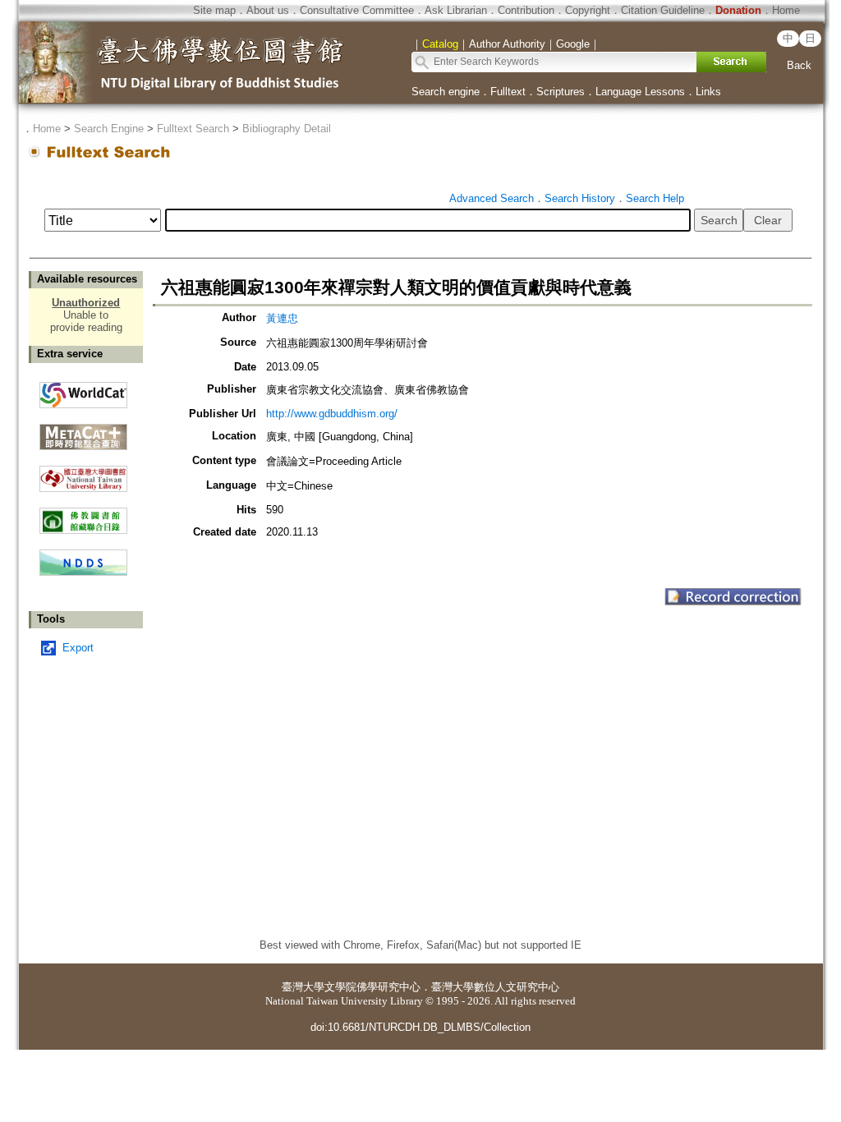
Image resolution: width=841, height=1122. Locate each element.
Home (786, 10)
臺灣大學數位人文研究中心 (495, 987)
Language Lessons (640, 91)
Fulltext (508, 91)
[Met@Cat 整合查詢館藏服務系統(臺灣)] (83, 431)
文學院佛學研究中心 (372, 987)
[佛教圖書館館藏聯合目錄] (83, 514)
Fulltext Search (193, 128)
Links (708, 91)
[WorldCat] (83, 391)
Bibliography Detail (286, 128)
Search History (580, 198)
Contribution (526, 10)
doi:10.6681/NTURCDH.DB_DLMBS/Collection (420, 1027)
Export (78, 647)
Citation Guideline (663, 10)
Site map (214, 10)
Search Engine (109, 128)
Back (799, 65)
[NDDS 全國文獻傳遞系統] (83, 572)
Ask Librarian (456, 10)
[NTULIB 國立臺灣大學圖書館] (83, 472)
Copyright (587, 10)
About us (267, 10)
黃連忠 (282, 318)
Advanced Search (491, 198)
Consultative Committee (357, 10)
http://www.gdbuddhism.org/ (332, 413)
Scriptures (560, 91)
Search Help (655, 198)
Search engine (445, 91)
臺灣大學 (303, 987)
